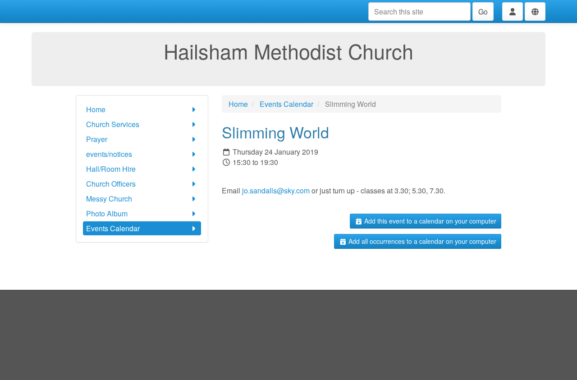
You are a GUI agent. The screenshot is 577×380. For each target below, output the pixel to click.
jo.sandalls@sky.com (276, 190)
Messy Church (109, 198)
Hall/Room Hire (111, 169)
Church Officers (111, 184)
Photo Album (107, 213)
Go (483, 11)
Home (95, 109)
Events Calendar (113, 228)
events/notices (109, 154)
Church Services (112, 124)
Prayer (96, 139)
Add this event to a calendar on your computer (429, 220)
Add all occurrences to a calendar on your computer (421, 241)
